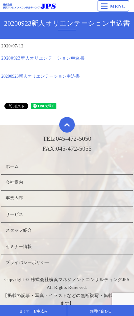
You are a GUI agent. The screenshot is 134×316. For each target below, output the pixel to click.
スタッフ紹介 (19, 230)
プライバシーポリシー (27, 262)
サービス (14, 214)
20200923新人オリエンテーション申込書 (42, 58)
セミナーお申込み (33, 311)
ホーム (12, 166)
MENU (118, 6)
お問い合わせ (100, 311)
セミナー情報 (19, 246)
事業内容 (14, 198)
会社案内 (14, 182)
